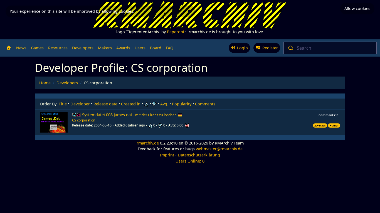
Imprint (167, 155)
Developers (82, 47)
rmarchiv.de (148, 143)
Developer (80, 103)
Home (45, 82)
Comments (205, 103)
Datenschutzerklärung (199, 155)
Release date (105, 103)
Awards (123, 47)
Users (140, 47)
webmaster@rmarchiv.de (219, 148)
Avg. (164, 103)
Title (63, 103)
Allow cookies (357, 8)
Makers (105, 47)
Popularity (181, 103)
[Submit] (290, 48)
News (21, 47)
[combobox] (330, 48)
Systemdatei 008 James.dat (129, 114)
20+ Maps (319, 125)
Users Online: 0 (190, 161)
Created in (130, 103)
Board (155, 47)
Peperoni (175, 31)
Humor (334, 125)
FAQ (169, 47)
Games (37, 47)
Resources (58, 47)
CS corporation (83, 120)
